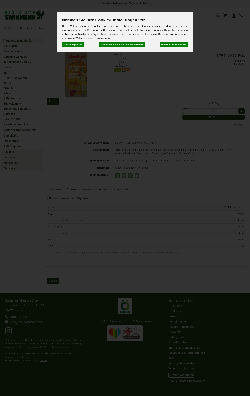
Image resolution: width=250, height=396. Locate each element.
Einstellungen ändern (173, 44)
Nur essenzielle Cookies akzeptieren (122, 44)
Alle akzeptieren (73, 44)
